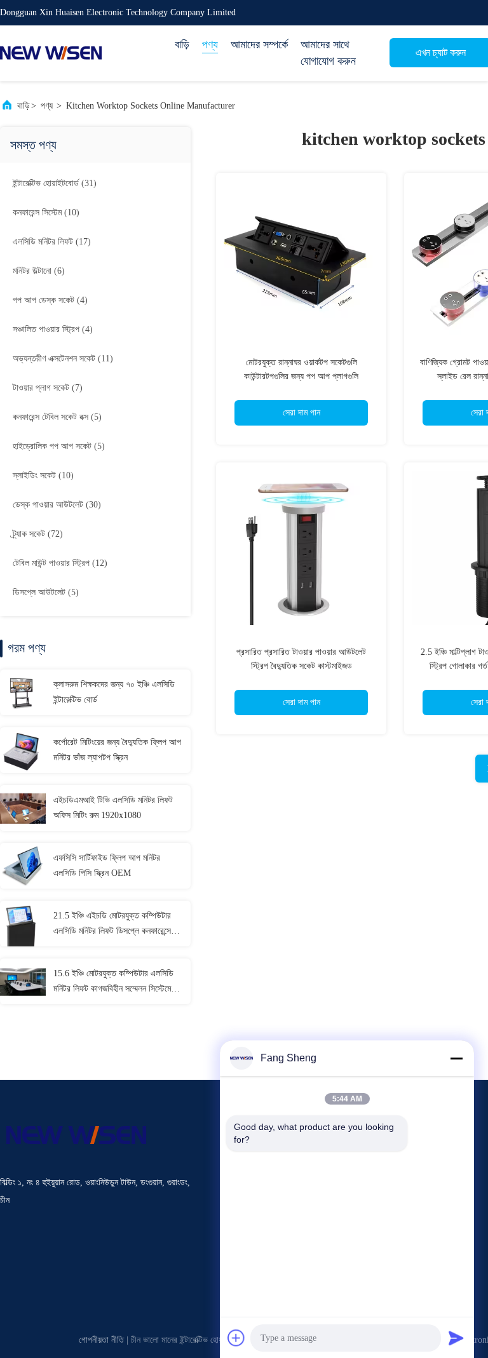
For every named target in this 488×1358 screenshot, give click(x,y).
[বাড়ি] (51, 53)
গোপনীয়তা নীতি (101, 1340)
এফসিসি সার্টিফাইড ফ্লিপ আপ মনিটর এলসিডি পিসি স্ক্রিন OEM (106, 865)
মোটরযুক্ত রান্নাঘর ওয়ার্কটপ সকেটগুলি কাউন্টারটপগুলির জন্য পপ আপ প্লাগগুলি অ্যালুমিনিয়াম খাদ (301, 376)
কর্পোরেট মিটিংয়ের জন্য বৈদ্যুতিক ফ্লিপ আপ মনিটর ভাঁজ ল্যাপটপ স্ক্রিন (117, 749)
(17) (52, 241)
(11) (63, 358)
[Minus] (456, 1058)
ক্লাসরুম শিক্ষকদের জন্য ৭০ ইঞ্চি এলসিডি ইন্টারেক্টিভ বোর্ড (114, 692)
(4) (50, 300)
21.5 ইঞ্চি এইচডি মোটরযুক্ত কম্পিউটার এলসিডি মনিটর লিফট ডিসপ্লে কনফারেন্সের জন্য (114, 925)
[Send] (456, 1338)
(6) (39, 271)
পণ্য (210, 44)
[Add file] (236, 1338)
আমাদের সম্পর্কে (259, 44)
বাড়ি (182, 44)
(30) (57, 504)
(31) (55, 183)
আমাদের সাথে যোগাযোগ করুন (328, 52)
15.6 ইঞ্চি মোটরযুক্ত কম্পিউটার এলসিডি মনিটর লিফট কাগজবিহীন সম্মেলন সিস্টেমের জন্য (114, 983)
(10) (46, 212)
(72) (38, 534)
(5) (57, 417)
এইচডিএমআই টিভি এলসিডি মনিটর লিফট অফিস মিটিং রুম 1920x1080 (113, 807)
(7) (48, 388)
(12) (60, 563)
